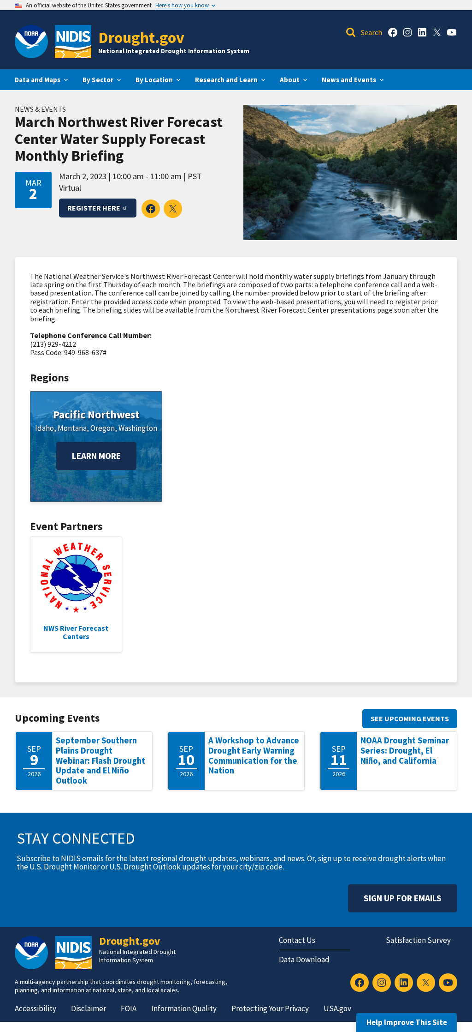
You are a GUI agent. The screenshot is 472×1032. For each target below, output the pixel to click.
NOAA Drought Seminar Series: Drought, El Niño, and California (404, 750)
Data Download (304, 959)
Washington (137, 428)
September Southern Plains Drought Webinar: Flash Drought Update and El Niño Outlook (100, 760)
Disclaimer (88, 1008)
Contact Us (297, 940)
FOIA (128, 1008)
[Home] (73, 41)
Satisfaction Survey (418, 940)
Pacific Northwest (96, 414)
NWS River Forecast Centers (75, 632)
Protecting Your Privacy (270, 1008)
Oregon (102, 428)
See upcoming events (410, 718)
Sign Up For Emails (403, 898)
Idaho (44, 428)
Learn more (96, 455)
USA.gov (337, 1008)
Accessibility (35, 1008)
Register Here (93, 207)
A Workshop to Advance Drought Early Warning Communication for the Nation (253, 755)
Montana (72, 428)
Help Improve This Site (406, 1022)
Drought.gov (141, 37)
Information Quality (184, 1008)
